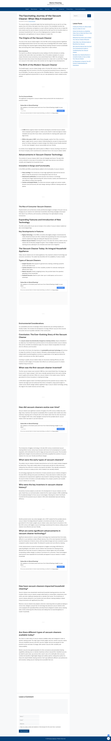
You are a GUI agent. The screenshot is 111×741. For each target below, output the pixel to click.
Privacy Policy (70, 9)
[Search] (89, 15)
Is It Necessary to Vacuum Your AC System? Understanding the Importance (82, 63)
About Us (54, 9)
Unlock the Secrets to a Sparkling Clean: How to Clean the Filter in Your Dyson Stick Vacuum (82, 33)
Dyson (41, 9)
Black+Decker (34, 9)
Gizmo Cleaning (55, 3)
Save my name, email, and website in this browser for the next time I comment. (40, 727)
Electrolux (47, 9)
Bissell (27, 9)
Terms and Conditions (80, 9)
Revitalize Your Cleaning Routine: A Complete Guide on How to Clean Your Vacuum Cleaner (81, 56)
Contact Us (61, 9)
